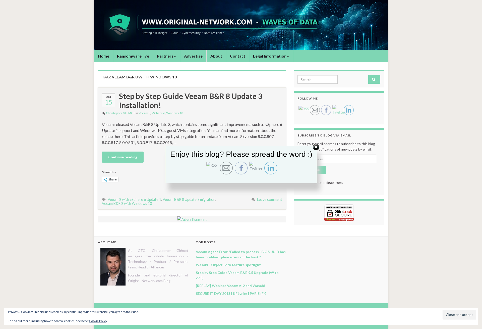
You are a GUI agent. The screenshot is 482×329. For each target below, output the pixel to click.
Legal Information (270, 56)
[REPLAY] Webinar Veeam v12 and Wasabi (230, 286)
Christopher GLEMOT (120, 113)
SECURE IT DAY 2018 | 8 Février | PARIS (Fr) (231, 293)
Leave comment (269, 199)
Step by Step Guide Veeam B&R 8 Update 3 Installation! (190, 100)
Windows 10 (174, 113)
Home (103, 56)
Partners (165, 56)
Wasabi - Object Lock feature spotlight (228, 265)
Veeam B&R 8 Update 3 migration (189, 199)
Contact (237, 56)
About (216, 56)
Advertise (193, 56)
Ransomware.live (133, 56)
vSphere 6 (158, 113)
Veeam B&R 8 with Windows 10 (127, 203)
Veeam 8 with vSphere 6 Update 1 (134, 199)
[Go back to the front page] (241, 25)
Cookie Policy (98, 321)
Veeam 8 (144, 113)
